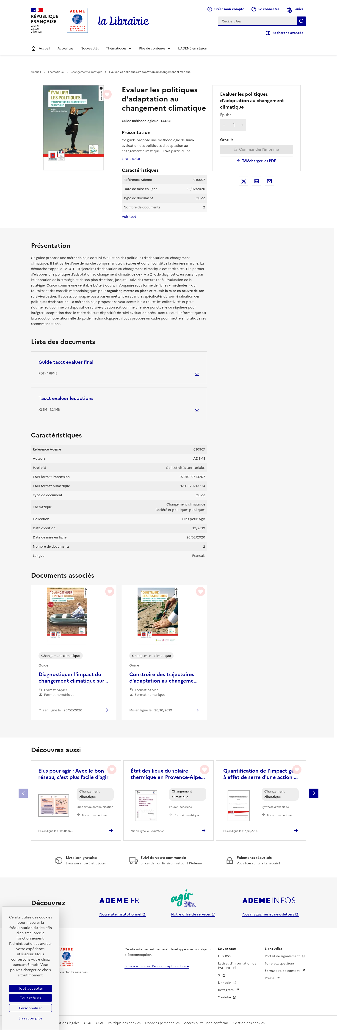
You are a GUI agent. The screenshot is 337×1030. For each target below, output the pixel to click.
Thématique (56, 72)
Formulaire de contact (283, 970)
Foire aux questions (280, 963)
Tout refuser (30, 998)
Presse (270, 978)
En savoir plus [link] (30, 1018)
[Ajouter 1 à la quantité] (242, 125)
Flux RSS (224, 956)
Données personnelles (162, 1023)
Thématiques (116, 48)
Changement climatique (86, 72)
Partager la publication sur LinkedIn (256, 181)
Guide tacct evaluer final (66, 362)
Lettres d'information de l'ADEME (237, 965)
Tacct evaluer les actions (66, 398)
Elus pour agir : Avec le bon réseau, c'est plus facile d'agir (73, 774)
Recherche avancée (288, 32)
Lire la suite (131, 158)
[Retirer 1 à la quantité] (224, 125)
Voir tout (129, 216)
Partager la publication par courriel (269, 181)
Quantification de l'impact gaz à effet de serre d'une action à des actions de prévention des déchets (260, 774)
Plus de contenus (152, 48)
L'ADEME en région (192, 48)
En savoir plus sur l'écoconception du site (156, 966)
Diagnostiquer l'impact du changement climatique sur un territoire (71, 677)
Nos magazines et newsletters (268, 914)
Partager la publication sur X (243, 181)
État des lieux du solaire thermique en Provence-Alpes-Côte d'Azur (168, 774)
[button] (313, 793)
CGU (87, 1023)
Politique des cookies (124, 1023)
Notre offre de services (191, 914)
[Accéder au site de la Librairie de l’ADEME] (124, 21)
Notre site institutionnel (120, 914)
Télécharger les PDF (259, 161)
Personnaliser (30, 1008)
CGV (99, 1023)
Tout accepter (30, 988)
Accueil (44, 48)
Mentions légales (66, 1023)
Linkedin (225, 982)
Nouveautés (89, 48)
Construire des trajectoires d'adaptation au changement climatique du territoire (164, 677)
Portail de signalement (283, 956)
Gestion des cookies (249, 1023)
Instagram (226, 990)
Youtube (225, 997)
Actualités (65, 48)
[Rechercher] (301, 21)
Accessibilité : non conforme (206, 1023)
